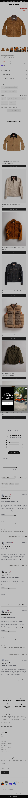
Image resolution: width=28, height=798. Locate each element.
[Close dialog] (26, 388)
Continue (7, 403)
